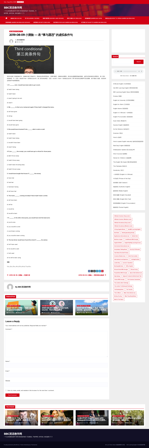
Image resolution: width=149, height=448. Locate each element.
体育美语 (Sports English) (41, 22)
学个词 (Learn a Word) (32, 18)
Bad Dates (116, 232)
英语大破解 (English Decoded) (122, 195)
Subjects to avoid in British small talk (132, 276)
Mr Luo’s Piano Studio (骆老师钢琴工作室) (115, 444)
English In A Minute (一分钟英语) (123, 112)
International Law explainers (121, 259)
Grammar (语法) (118, 133)
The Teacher (129, 289)
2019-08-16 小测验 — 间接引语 (19, 275)
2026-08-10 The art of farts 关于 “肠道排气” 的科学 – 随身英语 (20, 419)
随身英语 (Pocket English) (121, 207)
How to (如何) (117, 137)
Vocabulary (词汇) (118, 170)
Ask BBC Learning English (134, 229)
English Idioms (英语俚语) (120, 108)
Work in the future (118, 299)
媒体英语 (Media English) (120, 191)
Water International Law (129, 292)
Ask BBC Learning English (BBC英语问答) (125, 88)
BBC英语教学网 (13, 7)
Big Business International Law (121, 236)
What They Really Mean (130, 296)
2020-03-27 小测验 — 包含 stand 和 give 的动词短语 (20, 309)
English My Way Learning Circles (133, 242)
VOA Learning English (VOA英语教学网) (135, 444)
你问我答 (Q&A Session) (120, 182)
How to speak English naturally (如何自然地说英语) (128, 141)
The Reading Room (118, 289)
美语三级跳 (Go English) (74, 18)
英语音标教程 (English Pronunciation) (124, 203)
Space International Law (136, 272)
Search (115, 56)
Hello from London (132, 256)
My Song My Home (118, 266)
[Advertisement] (128, 41)
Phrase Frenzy (134, 269)
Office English (129, 266)
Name (7, 361)
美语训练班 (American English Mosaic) (18, 22)
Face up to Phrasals (135, 249)
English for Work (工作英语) (121, 104)
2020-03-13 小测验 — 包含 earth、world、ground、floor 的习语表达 (91, 309)
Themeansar (34, 444)
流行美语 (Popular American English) (65, 22)
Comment (8, 329)
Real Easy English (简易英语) (121, 145)
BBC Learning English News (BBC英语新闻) (126, 92)
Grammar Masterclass (119, 256)
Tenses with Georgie (119, 279)
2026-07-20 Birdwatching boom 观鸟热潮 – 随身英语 (127, 419)
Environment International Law (121, 246)
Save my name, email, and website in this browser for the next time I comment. (30, 390)
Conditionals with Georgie (131, 239)
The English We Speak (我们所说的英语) (125, 162)
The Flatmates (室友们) (120, 166)
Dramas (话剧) (117, 96)
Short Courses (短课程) (120, 154)
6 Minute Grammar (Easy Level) (122, 216)
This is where (117, 292)
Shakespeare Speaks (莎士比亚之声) (124, 149)
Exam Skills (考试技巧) (119, 121)
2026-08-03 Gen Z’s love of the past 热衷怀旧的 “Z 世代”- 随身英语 (56, 419)
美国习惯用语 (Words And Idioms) (53, 18)
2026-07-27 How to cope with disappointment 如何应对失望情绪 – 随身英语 (91, 420)
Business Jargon (118, 239)
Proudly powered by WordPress (12, 444)
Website (7, 381)
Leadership (117, 262)
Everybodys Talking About (120, 249)
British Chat (135, 236)
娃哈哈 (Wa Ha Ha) (16, 18)
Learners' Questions (128, 262)
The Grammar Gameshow (133, 279)
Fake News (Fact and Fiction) (121, 252)
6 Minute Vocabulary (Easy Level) (122, 222)
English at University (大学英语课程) (123, 100)
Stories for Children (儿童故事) (122, 158)
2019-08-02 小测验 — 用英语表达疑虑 (91, 275)
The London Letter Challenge (121, 282)
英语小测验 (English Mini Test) (16, 31)
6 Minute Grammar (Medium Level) (122, 219)
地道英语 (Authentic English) (121, 186)
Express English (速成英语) (121, 125)
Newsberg (26, 444)
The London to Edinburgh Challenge (123, 286)
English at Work (118, 242)
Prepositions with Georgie (120, 272)
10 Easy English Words (119, 229)
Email (7, 371)
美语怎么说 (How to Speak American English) (120, 18)
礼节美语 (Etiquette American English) (94, 22)
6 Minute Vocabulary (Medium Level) (123, 226)
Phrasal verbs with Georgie (121, 269)
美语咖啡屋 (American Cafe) (93, 18)
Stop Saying (117, 276)
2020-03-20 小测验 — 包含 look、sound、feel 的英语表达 (56, 309)
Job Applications (135, 259)
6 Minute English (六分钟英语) (122, 84)
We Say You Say (118, 296)
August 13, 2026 (13, 422)
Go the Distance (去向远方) (121, 129)
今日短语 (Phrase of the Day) (122, 178)
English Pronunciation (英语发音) (123, 117)
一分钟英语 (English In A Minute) (123, 174)
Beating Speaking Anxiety (128, 232)
